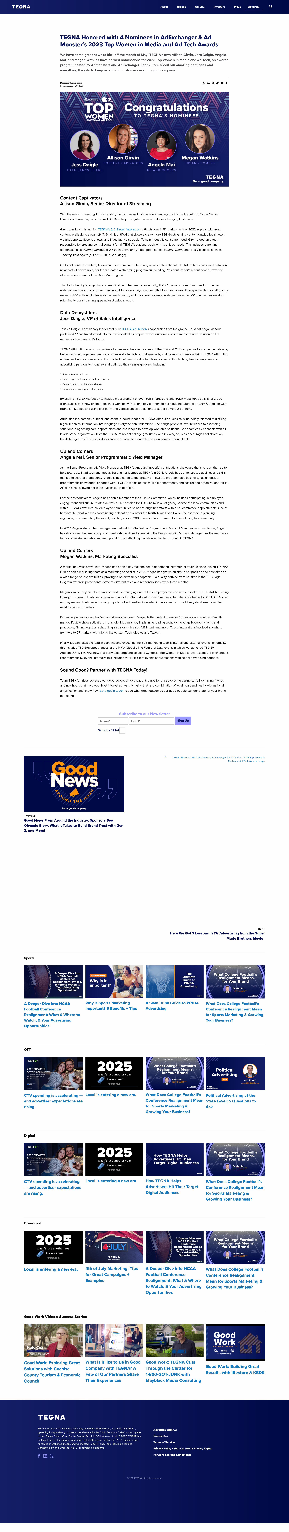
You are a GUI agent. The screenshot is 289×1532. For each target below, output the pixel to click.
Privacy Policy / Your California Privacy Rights (182, 1448)
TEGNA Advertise (53, 1417)
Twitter (53, 1456)
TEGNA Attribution (134, 329)
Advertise (254, 7)
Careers (200, 7)
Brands (181, 7)
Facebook (40, 1456)
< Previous (29, 816)
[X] (213, 83)
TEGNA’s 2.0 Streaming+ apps (119, 229)
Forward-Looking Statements (172, 1455)
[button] (270, 6)
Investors (219, 7)
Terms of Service (164, 1442)
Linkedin (46, 1456)
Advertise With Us (165, 1430)
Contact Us (160, 1436)
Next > (261, 928)
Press (237, 7)
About (164, 7)
